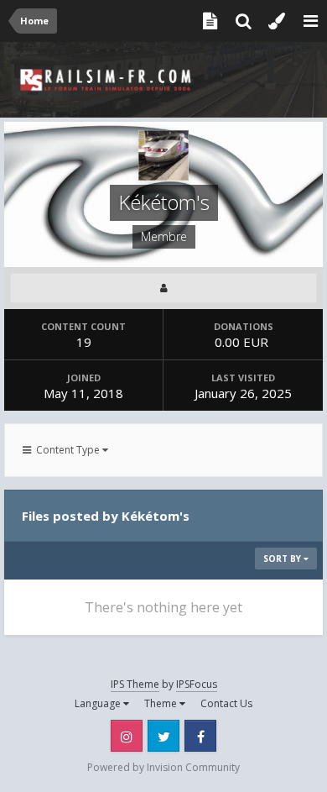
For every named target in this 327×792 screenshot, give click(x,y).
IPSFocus (196, 684)
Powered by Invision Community (163, 767)
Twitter (163, 736)
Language (99, 703)
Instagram (127, 736)
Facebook (200, 736)
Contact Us (226, 703)
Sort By (283, 558)
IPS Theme (135, 684)
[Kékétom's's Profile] (163, 288)
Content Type (66, 450)
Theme (161, 703)
